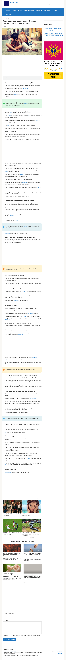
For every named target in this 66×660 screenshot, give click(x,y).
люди (6, 171)
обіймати (16, 300)
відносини (20, 334)
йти (38, 187)
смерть (26, 103)
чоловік (28, 458)
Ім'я (4, 616)
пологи (21, 174)
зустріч (9, 115)
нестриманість (21, 285)
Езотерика (14, 2)
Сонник (20, 10)
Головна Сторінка (6, 18)
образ (8, 86)
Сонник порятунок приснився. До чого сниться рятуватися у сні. (32, 554)
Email (17, 616)
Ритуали (55, 10)
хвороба (12, 215)
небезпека (7, 319)
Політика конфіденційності (10, 651)
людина (7, 359)
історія (10, 112)
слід (25, 316)
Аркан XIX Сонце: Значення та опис (53, 33)
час (5, 464)
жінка (33, 218)
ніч (28, 115)
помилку (26, 226)
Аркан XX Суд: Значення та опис (53, 30)
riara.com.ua (59, 651)
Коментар (5, 620)
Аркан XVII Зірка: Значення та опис (53, 38)
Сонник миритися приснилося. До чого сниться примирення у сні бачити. (12, 575)
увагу (17, 460)
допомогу (30, 313)
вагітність (17, 220)
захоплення (33, 398)
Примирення (8, 472)
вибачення (34, 357)
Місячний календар (29, 10)
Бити (6, 432)
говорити (18, 170)
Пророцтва (39, 10)
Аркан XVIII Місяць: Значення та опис (54, 35)
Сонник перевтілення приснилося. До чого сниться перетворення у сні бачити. (32, 576)
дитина (23, 291)
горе (37, 120)
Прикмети (7, 10)
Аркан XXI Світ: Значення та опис (53, 28)
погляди (39, 393)
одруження (25, 88)
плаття (9, 125)
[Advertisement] (23, 66)
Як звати (60, 653)
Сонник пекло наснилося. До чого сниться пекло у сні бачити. (11, 555)
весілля (16, 94)
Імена (14, 10)
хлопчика (24, 182)
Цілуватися (7, 233)
